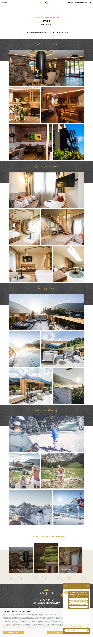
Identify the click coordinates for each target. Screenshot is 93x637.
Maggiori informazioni (13, 632)
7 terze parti (10, 614)
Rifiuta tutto (57, 632)
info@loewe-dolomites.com (46, 603)
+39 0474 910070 (46, 600)
